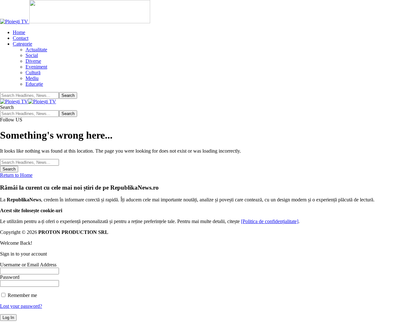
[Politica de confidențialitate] (269, 221)
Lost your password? (21, 306)
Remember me (21, 295)
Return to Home (16, 175)
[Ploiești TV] (28, 101)
